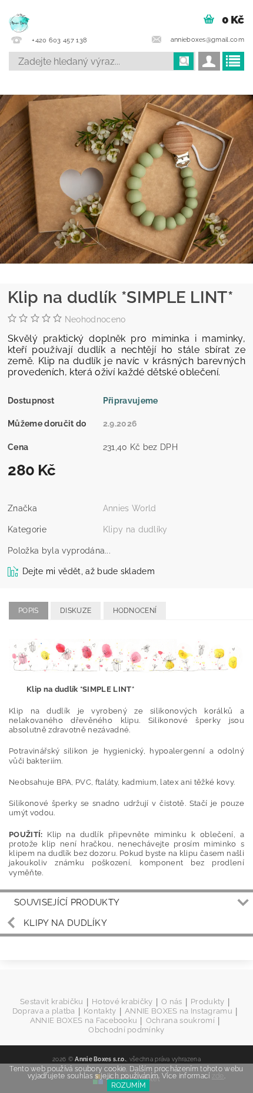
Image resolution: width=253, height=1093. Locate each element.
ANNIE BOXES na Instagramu (178, 1011)
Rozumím (128, 1085)
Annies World (130, 508)
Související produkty (66, 902)
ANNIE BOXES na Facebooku (84, 1021)
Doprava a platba (43, 1011)
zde (218, 1076)
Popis (28, 611)
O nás (171, 1002)
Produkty (208, 1002)
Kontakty (100, 1011)
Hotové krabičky (122, 1002)
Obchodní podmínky (126, 1030)
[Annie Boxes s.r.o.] (19, 15)
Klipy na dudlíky (135, 529)
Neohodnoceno (95, 319)
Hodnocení (135, 611)
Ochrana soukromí (180, 1021)
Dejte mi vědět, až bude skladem (88, 571)
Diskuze (75, 611)
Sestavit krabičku (51, 1002)
